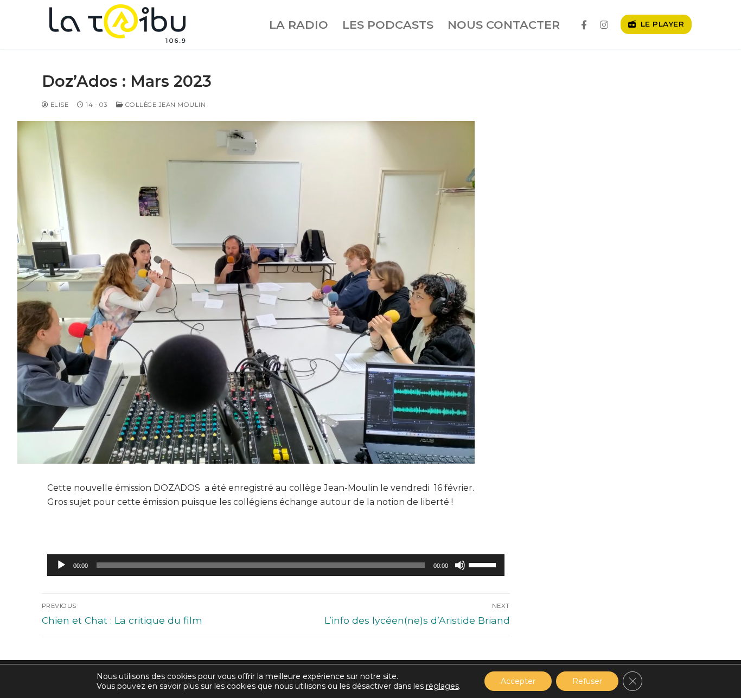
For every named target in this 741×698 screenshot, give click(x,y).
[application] (275, 565)
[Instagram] (604, 24)
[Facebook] (584, 24)
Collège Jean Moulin (164, 104)
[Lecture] (61, 565)
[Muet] (460, 565)
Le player (661, 24)
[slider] (484, 564)
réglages (442, 686)
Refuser (587, 681)
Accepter (518, 681)
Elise (58, 104)
